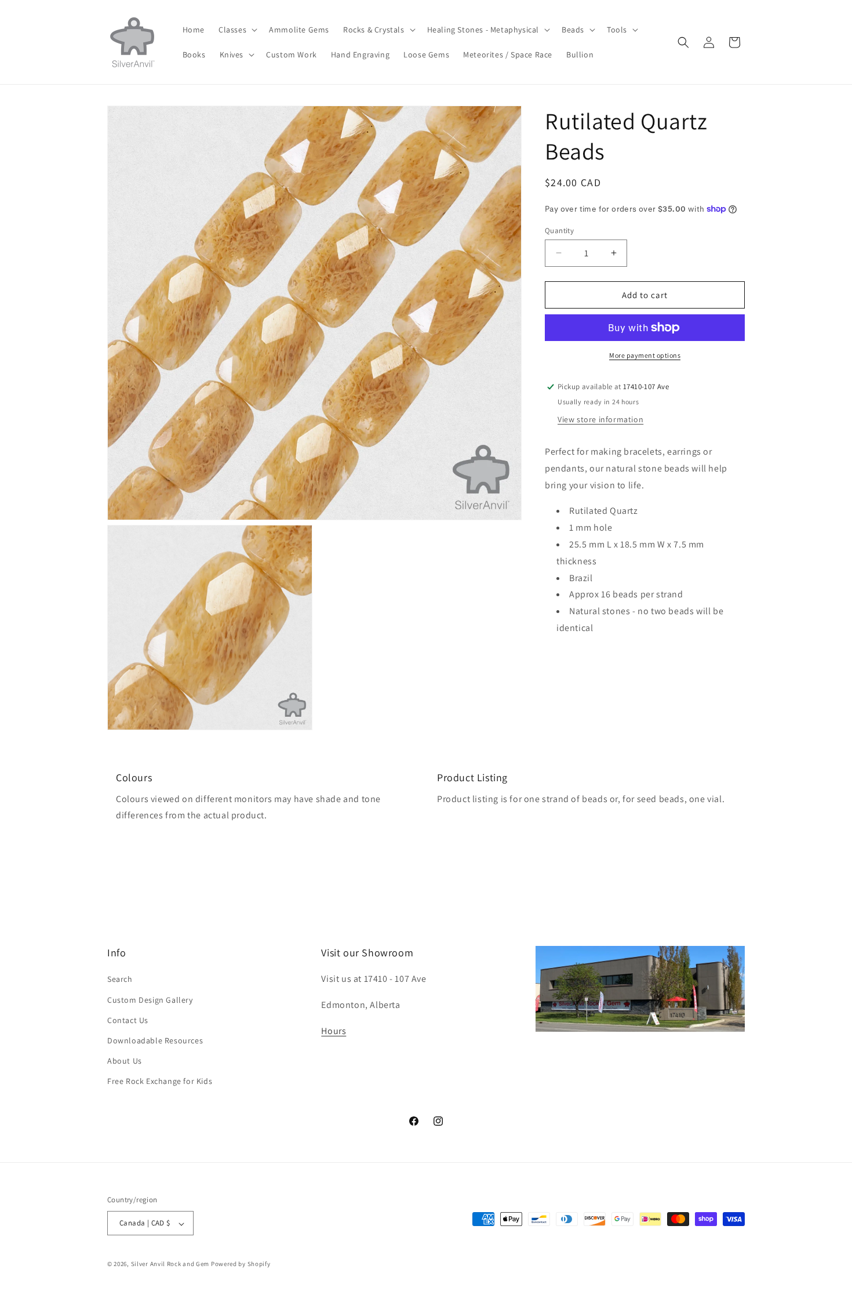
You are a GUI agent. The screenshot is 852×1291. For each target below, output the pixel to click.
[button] (237, 29)
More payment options (644, 355)
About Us (124, 1061)
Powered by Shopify (241, 1264)
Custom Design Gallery (150, 999)
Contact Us (127, 1019)
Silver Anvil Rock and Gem (170, 1264)
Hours (333, 1031)
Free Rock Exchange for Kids (159, 1081)
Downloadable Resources (155, 1040)
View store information (600, 419)
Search (120, 979)
